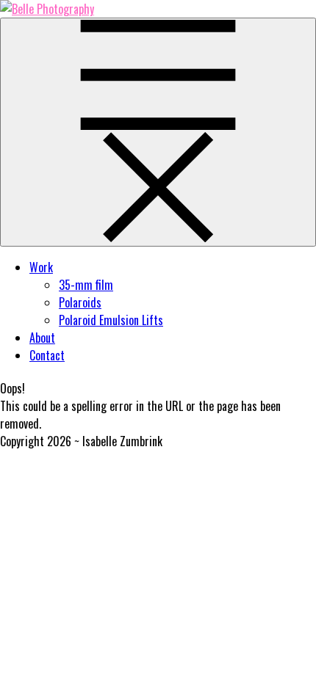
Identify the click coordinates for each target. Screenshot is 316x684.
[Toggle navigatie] (158, 132)
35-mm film (86, 285)
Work (41, 267)
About (42, 337)
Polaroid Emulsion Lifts (111, 320)
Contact (47, 355)
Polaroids (80, 302)
